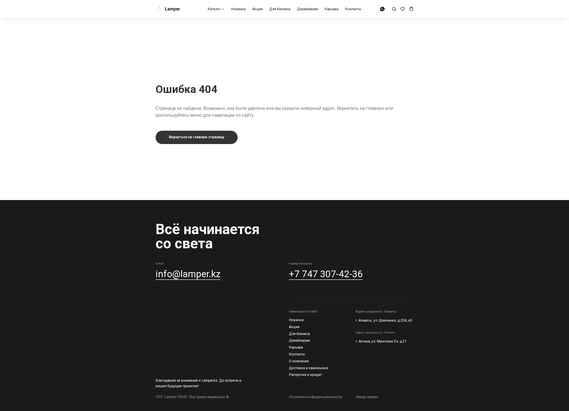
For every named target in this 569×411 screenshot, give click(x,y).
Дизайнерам (307, 9)
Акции (257, 9)
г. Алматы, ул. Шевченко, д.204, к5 (384, 320)
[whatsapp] (382, 9)
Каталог (214, 9)
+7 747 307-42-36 (326, 274)
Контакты (353, 9)
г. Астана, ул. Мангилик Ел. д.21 (381, 341)
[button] (394, 9)
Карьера (332, 9)
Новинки (238, 9)
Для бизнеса (279, 9)
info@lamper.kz (188, 274)
